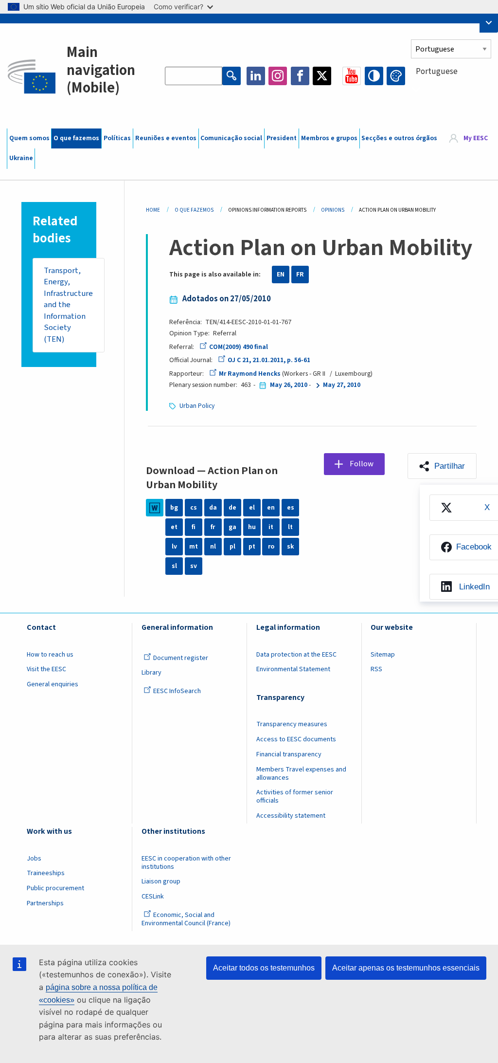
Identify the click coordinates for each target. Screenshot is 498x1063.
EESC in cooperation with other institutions (186, 863)
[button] (442, 466)
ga (232, 527)
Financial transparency (288, 754)
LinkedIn (256, 76)
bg (174, 508)
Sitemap (383, 655)
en (271, 508)
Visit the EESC (46, 669)
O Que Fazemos (194, 210)
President (282, 138)
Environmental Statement (293, 669)
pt (252, 546)
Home (153, 210)
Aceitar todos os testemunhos (264, 968)
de (232, 508)
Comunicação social (231, 138)
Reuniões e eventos (165, 138)
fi (194, 527)
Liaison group (161, 881)
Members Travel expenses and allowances (301, 774)
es (290, 508)
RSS (376, 669)
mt (193, 546)
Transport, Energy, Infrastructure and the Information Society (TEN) (68, 305)
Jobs (34, 858)
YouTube (351, 76)
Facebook (300, 76)
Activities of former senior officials (294, 797)
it (270, 527)
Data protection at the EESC (296, 655)
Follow (362, 464)
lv (174, 546)
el (252, 508)
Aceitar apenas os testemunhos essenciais (406, 968)
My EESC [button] (475, 138)
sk (290, 546)
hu (252, 527)
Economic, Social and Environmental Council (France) (187, 919)
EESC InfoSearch (177, 691)
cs (193, 508)
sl (174, 566)
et (174, 527)
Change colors (396, 76)
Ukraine (21, 158)
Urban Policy (196, 406)
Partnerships (45, 903)
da (213, 508)
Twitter (322, 76)
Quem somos (29, 138)
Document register (180, 658)
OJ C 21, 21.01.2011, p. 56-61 (269, 360)
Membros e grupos (329, 138)
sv (193, 566)
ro (271, 546)
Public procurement (55, 888)
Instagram (277, 76)
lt (290, 527)
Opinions (332, 210)
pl (232, 546)
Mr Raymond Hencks (250, 374)
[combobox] (451, 89)
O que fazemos (76, 138)
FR (300, 274)
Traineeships (46, 873)
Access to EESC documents (296, 739)
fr (213, 527)
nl (213, 546)
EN (281, 274)
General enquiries (52, 684)
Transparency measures (291, 724)
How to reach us (50, 655)
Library (151, 673)
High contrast (374, 76)
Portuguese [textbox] (437, 71)
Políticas (117, 138)
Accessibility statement (290, 816)
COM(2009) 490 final (238, 347)
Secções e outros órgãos (399, 138)
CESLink (153, 896)
